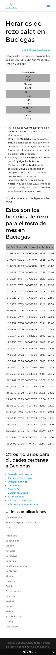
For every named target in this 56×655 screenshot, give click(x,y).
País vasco (12, 626)
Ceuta (9, 606)
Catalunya (12, 556)
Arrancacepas (16, 496)
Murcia (10, 576)
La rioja (10, 621)
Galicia (9, 586)
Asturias (10, 551)
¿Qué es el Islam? (15, 517)
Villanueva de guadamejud (23, 504)
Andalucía (11, 535)
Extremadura (13, 591)
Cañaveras (14, 485)
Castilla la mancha (16, 566)
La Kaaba (11, 527)
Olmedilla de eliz (17, 481)
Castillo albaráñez (18, 493)
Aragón (10, 545)
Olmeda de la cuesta (20, 474)
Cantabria (11, 571)
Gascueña (14, 489)
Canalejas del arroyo (20, 478)
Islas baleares (13, 616)
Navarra (10, 581)
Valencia (10, 596)
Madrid (10, 601)
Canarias (11, 561)
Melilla (9, 611)
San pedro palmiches (20, 500)
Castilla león (13, 540)
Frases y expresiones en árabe (23, 522)
